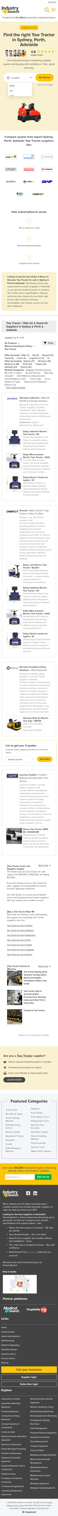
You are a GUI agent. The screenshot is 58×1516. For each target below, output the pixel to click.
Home (3, 1327)
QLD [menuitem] (12, 96)
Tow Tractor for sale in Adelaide (20, 950)
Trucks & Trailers (37, 1450)
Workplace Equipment (39, 1483)
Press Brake (37, 1113)
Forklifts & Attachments (11, 1453)
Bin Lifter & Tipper (13, 373)
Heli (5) (35, 355)
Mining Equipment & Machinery (43, 1416)
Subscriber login (29, 1384)
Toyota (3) (9, 358)
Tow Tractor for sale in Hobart (19, 945)
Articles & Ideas (8, 1332)
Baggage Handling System (38, 370)
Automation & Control (10, 1399)
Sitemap (5, 1363)
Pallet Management (38, 1428)
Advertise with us (8, 1354)
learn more (14, 1079)
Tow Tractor (10, 349)
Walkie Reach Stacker (41, 1151)
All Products (11, 343)
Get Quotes (44, 77)
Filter (51, 343)
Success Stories (8, 1358)
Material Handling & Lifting (18, 346)
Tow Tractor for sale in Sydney (19, 925)
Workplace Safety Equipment (42, 1488)
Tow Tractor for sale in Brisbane (20, 930)
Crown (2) (21, 358)
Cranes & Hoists (8, 1432)
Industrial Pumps (8, 1474)
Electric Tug (10, 384)
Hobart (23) (41, 364)
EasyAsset (32, 1252)
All (48, 358)
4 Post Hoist (11, 1110)
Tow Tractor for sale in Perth (19, 940)
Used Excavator (38, 1143)
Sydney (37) (29, 361)
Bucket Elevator (33, 373)
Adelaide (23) (11, 367)
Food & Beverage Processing (13, 1449)
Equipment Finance (15, 1136)
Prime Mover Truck (40, 1117)
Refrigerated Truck (40, 1121)
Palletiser (35, 1108)
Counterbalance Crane (15, 379)
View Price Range (45, 85)
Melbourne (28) (12, 364)
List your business (29, 1370)
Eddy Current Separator (35, 381)
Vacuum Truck (37, 1147)
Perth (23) (27, 364)
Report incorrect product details (34, 1035)
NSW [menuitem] (12, 86)
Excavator (10, 1140)
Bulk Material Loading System (31, 376)
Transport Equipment (39, 1446)
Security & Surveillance (40, 1437)
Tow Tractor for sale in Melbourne (21, 935)
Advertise (52, 2)
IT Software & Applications (12, 1486)
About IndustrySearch (10, 1336)
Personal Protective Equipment (43, 1433)
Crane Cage (35, 379)
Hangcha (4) (47, 355)
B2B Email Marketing (10, 1345)
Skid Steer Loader (39, 1132)
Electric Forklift (13, 1132)
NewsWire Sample (9, 1349)
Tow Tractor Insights (15, 387)
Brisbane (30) (44, 361)
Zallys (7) (25, 355)
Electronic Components (11, 1444)
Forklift (9, 1144)
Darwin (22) (26, 367)
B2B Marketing (7, 1340)
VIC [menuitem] (11, 91)
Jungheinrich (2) (36, 358)
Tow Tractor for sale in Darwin (19, 954)
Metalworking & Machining (41, 1411)
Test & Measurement (39, 1441)
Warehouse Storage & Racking (43, 1455)
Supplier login (29, 1377)
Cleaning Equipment (10, 1411)
